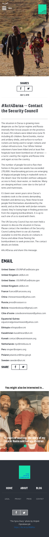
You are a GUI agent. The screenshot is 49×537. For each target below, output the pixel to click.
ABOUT (24, 488)
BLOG (39, 488)
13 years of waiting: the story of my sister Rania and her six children (24, 439)
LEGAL (7, 499)
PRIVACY (18, 499)
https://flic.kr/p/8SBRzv (24, 527)
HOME (9, 488)
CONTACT (40, 499)
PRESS (29, 499)
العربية (5, 3)
